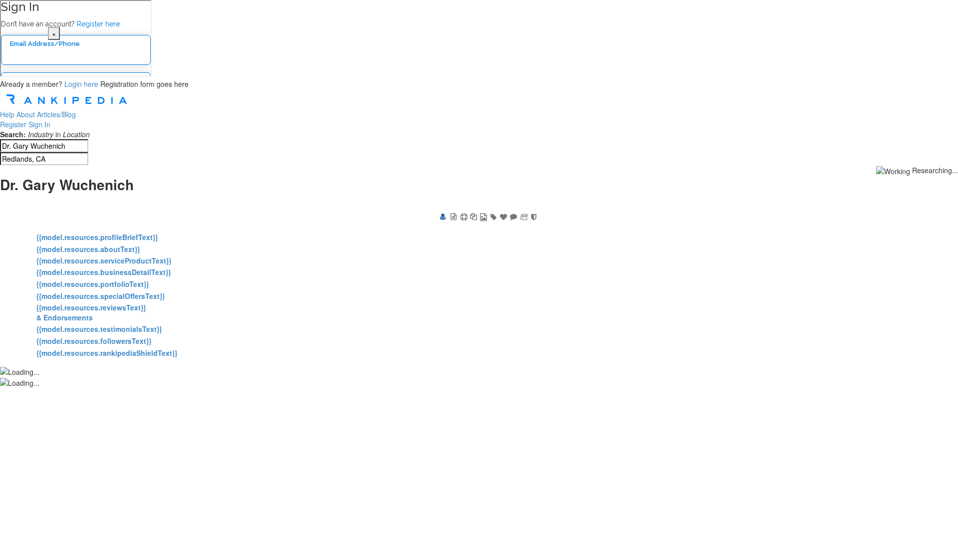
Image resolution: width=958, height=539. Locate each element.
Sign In (39, 124)
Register (13, 124)
